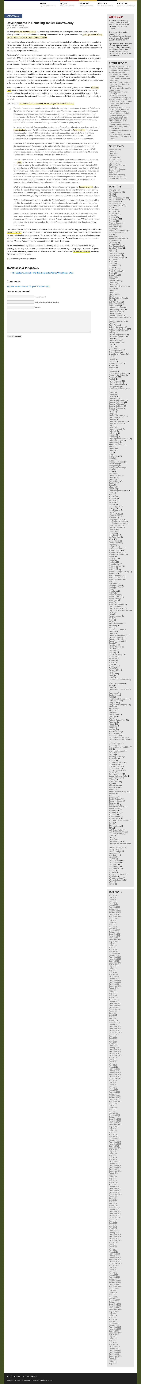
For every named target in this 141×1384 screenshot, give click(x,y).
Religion (112, 703)
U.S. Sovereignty (115, 834)
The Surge (113, 815)
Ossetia (112, 643)
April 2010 (113, 1273)
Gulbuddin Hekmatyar (117, 416)
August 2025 (114, 919)
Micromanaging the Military (119, 572)
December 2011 (115, 1235)
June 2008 (113, 1316)
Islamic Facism (114, 475)
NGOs (111, 622)
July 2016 (112, 1129)
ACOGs (112, 196)
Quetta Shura (114, 695)
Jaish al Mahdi (114, 481)
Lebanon (112, 533)
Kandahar (112, 500)
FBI (110, 369)
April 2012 (113, 1227)
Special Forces (114, 766)
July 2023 (112, 967)
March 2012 (113, 1229)
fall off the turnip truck (81, 251)
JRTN (111, 493)
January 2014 (114, 1186)
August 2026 (114, 895)
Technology (113, 797)
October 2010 (114, 1262)
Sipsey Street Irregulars (118, 169)
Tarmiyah (112, 793)
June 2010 (113, 1269)
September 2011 (115, 1240)
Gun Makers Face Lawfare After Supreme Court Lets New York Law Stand (120, 84)
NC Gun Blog (114, 163)
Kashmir (112, 504)
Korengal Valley (115, 514)
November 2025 (115, 913)
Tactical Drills (114, 786)
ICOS (111, 452)
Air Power (112, 211)
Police (111, 668)
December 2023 (115, 957)
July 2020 (112, 1036)
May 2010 (112, 1271)
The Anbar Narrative (116, 807)
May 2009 (112, 1294)
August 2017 (114, 1104)
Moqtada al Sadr (115, 587)
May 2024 (112, 947)
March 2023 (113, 974)
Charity (111, 290)
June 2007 (113, 1339)
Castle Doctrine (115, 281)
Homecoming (114, 443)
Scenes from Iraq (115, 736)
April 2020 (113, 1042)
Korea (111, 512)
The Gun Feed (114, 171)
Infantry (112, 460)
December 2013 (115, 1188)
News (111, 620)
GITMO (111, 412)
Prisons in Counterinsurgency (120, 680)
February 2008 (114, 1323)
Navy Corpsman (115, 616)
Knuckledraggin (115, 159)
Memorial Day (114, 564)
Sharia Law (113, 745)
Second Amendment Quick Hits (120, 739)
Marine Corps (114, 551)
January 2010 (114, 1279)
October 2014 (114, 1169)
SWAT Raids (113, 782)
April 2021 (113, 1019)
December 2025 (115, 911)
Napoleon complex (14, 232)
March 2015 (113, 1159)
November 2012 (115, 1213)
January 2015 (114, 1163)
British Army (113, 275)
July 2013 (112, 1198)
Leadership (113, 531)
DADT (111, 323)
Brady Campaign (115, 271)
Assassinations (114, 236)
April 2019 (113, 1065)
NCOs (111, 618)
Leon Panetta (114, 535)
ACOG (111, 194)
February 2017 (114, 1115)
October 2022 (114, 984)
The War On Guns (115, 177)
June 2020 (113, 1038)
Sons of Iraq (113, 764)
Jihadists (112, 487)
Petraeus (112, 658)
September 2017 (115, 1102)
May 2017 (112, 1109)
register (34, 1376)
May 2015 (112, 1156)
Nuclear (112, 631)
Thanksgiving (114, 805)
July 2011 (112, 1244)
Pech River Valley (115, 655)
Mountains (113, 591)
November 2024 (115, 936)
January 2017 (114, 1117)
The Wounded (114, 816)
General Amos (114, 398)
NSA (110, 628)
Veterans (112, 857)
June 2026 (113, 899)
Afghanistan (113, 202)
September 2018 (115, 1079)
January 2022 (114, 1001)
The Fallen (113, 811)
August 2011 (113, 1242)
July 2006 (112, 1360)
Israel (111, 479)
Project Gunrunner (116, 683)
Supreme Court (114, 778)
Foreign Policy (114, 387)
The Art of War (114, 809)
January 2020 (114, 1048)
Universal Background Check (120, 843)
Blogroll (112, 261)
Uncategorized (114, 842)
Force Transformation (117, 385)
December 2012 (115, 1211)
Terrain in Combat (115, 801)
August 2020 (114, 1034)
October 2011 (114, 1238)
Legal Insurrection (116, 161)
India (111, 458)
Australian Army (115, 240)
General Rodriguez (116, 406)
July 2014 (112, 1175)
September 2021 (115, 1009)
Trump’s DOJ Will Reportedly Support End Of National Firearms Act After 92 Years (120, 69)
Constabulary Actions (117, 310)
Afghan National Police (117, 200)
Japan (111, 485)
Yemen (111, 884)
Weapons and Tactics (117, 874)
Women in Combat (116, 880)
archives (121, 50)
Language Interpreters (117, 524)
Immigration (113, 456)
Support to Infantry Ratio (118, 776)
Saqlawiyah (113, 730)
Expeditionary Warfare (117, 354)
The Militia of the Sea (117, 73)
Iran (110, 470)
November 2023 (115, 959)
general (112, 396)
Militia (111, 581)
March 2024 (113, 951)
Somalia (112, 761)
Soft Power (113, 759)
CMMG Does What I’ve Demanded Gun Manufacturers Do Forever (119, 123)
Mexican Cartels (115, 566)
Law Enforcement (115, 527)
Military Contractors (116, 578)
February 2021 (114, 1023)
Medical (112, 562)
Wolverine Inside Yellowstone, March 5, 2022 (120, 131)
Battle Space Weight (116, 258)
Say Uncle (113, 167)
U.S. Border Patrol (116, 830)
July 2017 (112, 1106)
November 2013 (115, 1190)
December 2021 (115, 1003)
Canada (112, 279)
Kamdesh (112, 499)
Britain (111, 273)
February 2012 (114, 1231)
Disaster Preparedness (117, 335)
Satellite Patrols (115, 732)
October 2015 (114, 1146)
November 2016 (115, 1121)
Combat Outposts (115, 304)
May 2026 (112, 901)
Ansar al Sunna (115, 223)
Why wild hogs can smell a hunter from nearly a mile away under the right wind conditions (119, 77)
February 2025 (114, 930)
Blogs (111, 263)
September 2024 (115, 940)
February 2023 (114, 976)
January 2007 (114, 1348)
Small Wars (113, 753)
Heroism (112, 435)
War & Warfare (114, 861)
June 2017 (113, 1107)
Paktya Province (115, 647)
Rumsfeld (112, 722)
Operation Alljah (115, 639)
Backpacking (114, 244)
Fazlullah (112, 367)
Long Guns (113, 547)
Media (111, 560)
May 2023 (112, 971)
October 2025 (114, 915)
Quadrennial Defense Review (120, 689)
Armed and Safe (115, 150)
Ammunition (113, 219)
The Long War (114, 813)
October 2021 (114, 1007)
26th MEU (112, 190)
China (111, 292)
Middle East (113, 574)
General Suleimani (116, 408)
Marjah (111, 556)
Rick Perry (113, 709)
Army (111, 235)
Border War (113, 269)
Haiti (110, 425)
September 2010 (115, 1264)
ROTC (111, 718)
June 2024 (113, 946)
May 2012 (112, 1225)
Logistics (112, 545)
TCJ (119, 55)
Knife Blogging (114, 510)
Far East (112, 362)
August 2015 (114, 1150)
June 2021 (113, 1015)
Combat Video (114, 306)
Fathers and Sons (115, 364)
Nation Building (115, 606)
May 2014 (112, 1179)
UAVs (111, 836)
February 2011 (114, 1254)
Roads (111, 712)
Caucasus (113, 283)
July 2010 (112, 1267)
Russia (111, 724)
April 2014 (113, 1181)
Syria (111, 784)
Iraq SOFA (112, 473)
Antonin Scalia (114, 227)
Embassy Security (115, 350)
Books (111, 267)
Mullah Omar (114, 599)
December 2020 (115, 1027)
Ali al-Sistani (113, 215)
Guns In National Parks (117, 421)
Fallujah (112, 360)
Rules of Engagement (117, 720)
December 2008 (115, 1304)
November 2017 (115, 1098)
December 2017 (115, 1096)
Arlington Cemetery (116, 233)
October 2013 (114, 1192)
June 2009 (113, 1292)
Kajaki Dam (113, 497)
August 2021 (114, 1011)
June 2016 (113, 1131)
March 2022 (113, 998)
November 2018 (115, 1075)
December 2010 (115, 1258)
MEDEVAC (113, 558)
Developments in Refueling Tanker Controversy (40, 23)
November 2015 (115, 1144)
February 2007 (114, 1346)
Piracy (111, 662)
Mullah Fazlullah (115, 597)
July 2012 (112, 1221)
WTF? (111, 882)
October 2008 (114, 1308)
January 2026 (114, 909)
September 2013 (115, 1194)
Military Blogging (115, 576)
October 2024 (114, 938)
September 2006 (115, 1356)
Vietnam (112, 859)
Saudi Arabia (114, 734)
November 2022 (115, 982)
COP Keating (114, 314)
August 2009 (114, 1289)
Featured (112, 371)
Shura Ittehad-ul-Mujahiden (119, 747)
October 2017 (114, 1100)
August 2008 (114, 1312)
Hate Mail (112, 431)
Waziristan (113, 872)
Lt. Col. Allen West (116, 549)
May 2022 (112, 994)
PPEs (111, 678)
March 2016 (113, 1136)
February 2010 (114, 1277)
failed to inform (79, 130)
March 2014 (113, 1183)
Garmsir (112, 394)
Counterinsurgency (116, 321)
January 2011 (114, 1256)
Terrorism (112, 803)
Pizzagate (112, 666)
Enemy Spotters (115, 352)
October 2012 (114, 1215)
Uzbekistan (113, 853)
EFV (110, 344)
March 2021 (113, 1021)
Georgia (112, 410)
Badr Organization (116, 246)
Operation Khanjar (116, 641)
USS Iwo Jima (114, 849)
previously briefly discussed (25, 32)
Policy (111, 672)
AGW (111, 208)
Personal (112, 657)
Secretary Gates (115, 743)
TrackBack (43, 286)
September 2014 (115, 1171)
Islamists (112, 477)
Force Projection (115, 381)
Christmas (113, 294)
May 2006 (112, 1364)
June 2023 (113, 969)
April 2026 (113, 903)
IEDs (111, 454)
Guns (111, 419)
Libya (111, 539)
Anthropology (114, 225)
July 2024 (112, 944)
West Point (113, 876)
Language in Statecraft (117, 522)
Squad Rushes (114, 768)
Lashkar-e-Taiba (115, 525)
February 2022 (114, 1000)
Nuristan (112, 633)
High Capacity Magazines (118, 439)
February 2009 (114, 1300)
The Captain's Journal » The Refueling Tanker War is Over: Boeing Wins (42, 273)
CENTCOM (113, 285)
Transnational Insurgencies (119, 820)
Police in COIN (114, 670)
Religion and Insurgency (118, 705)
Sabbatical (113, 726)
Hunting (112, 450)
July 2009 (112, 1291)
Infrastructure (114, 464)
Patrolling (112, 653)
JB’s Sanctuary (114, 157)
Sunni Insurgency (115, 774)
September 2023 (115, 963)
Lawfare (112, 529)
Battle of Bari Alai (115, 254)
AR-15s (112, 229)
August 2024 (114, 942)
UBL (110, 838)
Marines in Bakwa (115, 552)
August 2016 (114, 1127)
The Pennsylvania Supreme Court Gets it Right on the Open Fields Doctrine (119, 109)
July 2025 (112, 921)
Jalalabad (112, 483)
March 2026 (113, 905)
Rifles (111, 710)
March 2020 (113, 1044)
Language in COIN (116, 520)
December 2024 (115, 934)
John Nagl (113, 489)
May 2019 (112, 1063)
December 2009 (115, 1281)
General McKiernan (116, 404)
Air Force (13, 259)
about (9, 1376)
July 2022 (112, 990)
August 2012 (114, 1219)
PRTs (111, 685)
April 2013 (113, 1204)
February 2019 (114, 1069)
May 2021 (112, 1017)
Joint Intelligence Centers (118, 491)
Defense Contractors (116, 327)
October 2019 (114, 1053)
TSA (110, 824)
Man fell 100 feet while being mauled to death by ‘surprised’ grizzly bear (120, 115)
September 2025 (115, 917)
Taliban (112, 789)
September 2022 (115, 986)
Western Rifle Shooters (117, 179)
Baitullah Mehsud (115, 248)
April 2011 (113, 1250)
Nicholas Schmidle (116, 624)
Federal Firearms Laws (117, 373)
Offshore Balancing (116, 637)
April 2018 (113, 1088)
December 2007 (115, 1327)
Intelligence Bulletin (116, 468)
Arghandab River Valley (118, 231)
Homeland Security (116, 445)
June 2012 (113, 1223)
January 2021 (114, 1025)
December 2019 (115, 1050)
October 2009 (114, 1285)
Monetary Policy (115, 585)
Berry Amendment (86, 187)
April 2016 (113, 1134)
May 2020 (112, 1040)
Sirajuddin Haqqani (116, 751)
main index (121, 51)
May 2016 (112, 1132)
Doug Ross (113, 154)
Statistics (112, 772)
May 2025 (112, 924)
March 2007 (113, 1344)
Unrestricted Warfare (116, 847)
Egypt (111, 346)
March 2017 (113, 1113)
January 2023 (114, 978)
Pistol (111, 664)
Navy (111, 614)
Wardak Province (115, 868)
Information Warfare (116, 462)
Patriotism (112, 651)
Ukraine (112, 840)
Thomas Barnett (115, 818)
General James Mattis (117, 400)
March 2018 (113, 1090)
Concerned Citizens (116, 308)
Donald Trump (114, 340)
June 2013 (113, 1200)
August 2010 (114, 1265)
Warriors (112, 870)
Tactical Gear (114, 788)
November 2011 (115, 1237)
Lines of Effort (114, 541)
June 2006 (113, 1362)
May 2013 (112, 1202)
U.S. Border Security (116, 832)
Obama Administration (117, 635)
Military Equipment (116, 579)
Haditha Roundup (115, 423)
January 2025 (114, 932)
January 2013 (114, 1210)
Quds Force (113, 693)
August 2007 (114, 1335)
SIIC (110, 749)
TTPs (111, 828)
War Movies (113, 865)
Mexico (111, 568)
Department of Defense (26, 259)
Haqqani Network (115, 429)
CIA (110, 296)
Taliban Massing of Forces (119, 791)
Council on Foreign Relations (120, 317)
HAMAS (112, 427)
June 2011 (113, 1246)
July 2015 (112, 1152)
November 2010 (115, 1260)
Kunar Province (115, 516)
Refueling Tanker (115, 701)
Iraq (110, 472)
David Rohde (114, 325)
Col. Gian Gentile (115, 302)
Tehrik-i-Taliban (115, 799)
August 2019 (114, 1057)
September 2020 (115, 1032)
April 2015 (113, 1158)
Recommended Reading (118, 699)
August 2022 (114, 988)
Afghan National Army (117, 198)
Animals (112, 221)
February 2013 (114, 1208)
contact (26, 1376)
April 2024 (113, 949)
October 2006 (114, 1354)
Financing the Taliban (117, 375)
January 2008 (114, 1325)
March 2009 (113, 1298)
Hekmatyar (113, 433)
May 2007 (112, 1341)
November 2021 (115, 1005)
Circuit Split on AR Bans (118, 119)
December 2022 (115, 980)
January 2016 (114, 1140)
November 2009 (115, 1283)
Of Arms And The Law (117, 165)
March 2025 (113, 928)
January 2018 (114, 1094)
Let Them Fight (114, 537)
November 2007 (115, 1329)
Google (112, 414)
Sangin (111, 728)
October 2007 (114, 1331)
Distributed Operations (117, 337)
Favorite (112, 366)
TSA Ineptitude (114, 826)
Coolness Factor (115, 312)
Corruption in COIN (116, 315)
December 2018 (115, 1073)
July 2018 (112, 1082)
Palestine (112, 649)
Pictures (112, 660)
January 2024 (114, 955)
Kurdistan (112, 518)
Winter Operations (116, 878)
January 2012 (114, 1233)
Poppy (111, 676)
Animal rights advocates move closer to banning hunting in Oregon (120, 136)
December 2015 (115, 1142)
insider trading (19, 130)
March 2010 (113, 1275)
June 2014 (113, 1177)
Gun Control (113, 418)
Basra (111, 250)
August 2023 (114, 965)
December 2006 (115, 1350)
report (19, 162)
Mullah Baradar (115, 595)
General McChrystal (116, 402)
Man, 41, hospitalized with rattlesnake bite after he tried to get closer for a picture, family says (120, 102)
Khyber (111, 508)
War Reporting (114, 867)
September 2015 (115, 1148)
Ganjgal (112, 393)
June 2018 (113, 1084)
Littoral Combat (114, 543)
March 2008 (113, 1321)
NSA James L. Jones (116, 630)
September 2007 (115, 1333)
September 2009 (115, 1287)
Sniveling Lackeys (116, 757)
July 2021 (112, 1013)
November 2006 (115, 1352)
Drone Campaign (115, 342)
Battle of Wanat (114, 256)
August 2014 (114, 1173)
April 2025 (113, 926)
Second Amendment (116, 737)
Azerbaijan (113, 242)
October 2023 (114, 961)
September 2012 (115, 1217)
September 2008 (115, 1310)
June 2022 (113, 992)
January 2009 (114, 1302)
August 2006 (114, 1358)
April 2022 (113, 996)
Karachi (112, 502)
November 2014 (115, 1167)
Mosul (111, 589)
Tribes (111, 822)
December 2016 (115, 1119)
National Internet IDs (116, 608)
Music (111, 603)
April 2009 (113, 1296)
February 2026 (114, 907)
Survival (112, 780)
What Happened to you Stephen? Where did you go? (120, 97)
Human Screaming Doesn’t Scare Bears (119, 128)
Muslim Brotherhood (116, 604)
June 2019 (113, 1061)
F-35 (110, 358)
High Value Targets (116, 441)
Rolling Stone (114, 714)
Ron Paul (112, 716)
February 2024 (114, 953)
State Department (115, 770)
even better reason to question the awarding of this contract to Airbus (46, 104)
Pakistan (112, 645)
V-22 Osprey (113, 855)
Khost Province (114, 506)
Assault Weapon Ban (117, 238)
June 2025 (113, 922)
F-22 (110, 356)
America (112, 217)
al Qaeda (112, 213)
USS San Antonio (115, 851)
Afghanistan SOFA (116, 204)
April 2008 (113, 1319)
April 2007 (113, 1343)
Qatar (111, 687)
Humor (111, 448)
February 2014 (114, 1185)
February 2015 (114, 1161)
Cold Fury (112, 152)
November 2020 (115, 1028)
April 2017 (113, 1111)
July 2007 (112, 1337)
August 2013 (114, 1196)
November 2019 (115, 1052)
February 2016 (114, 1138)
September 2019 (115, 1055)
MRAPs (112, 593)
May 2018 (112, 1086)
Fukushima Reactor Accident (119, 389)
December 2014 (115, 1165)
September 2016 (115, 1125)
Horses (111, 446)
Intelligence (113, 466)
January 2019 (114, 1071)
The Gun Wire (114, 173)
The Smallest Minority (117, 175)
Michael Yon (113, 570)
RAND (111, 697)
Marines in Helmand (116, 554)
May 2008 (112, 1317)
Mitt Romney (113, 583)
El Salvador (113, 348)
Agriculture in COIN (116, 206)
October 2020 (114, 1030)
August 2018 (114, 1080)
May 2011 (112, 1248)
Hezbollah (113, 437)
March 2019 (113, 1067)
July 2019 (112, 1059)
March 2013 (113, 1206)
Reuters (112, 707)
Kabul (111, 495)
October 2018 (114, 1077)
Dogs (111, 339)
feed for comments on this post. (21, 286)
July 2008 (112, 1314)
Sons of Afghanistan (116, 763)
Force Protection (115, 383)
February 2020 (114, 1046)
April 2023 (113, 973)
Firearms (112, 377)
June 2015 (113, 1154)
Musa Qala (113, 601)
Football (112, 379)
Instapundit (113, 156)
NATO (111, 612)
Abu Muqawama (115, 192)
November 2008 (115, 1306)
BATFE (111, 252)
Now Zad (112, 626)
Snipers (112, 755)
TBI (110, 795)
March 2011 (113, 1252)
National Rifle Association (118, 610)
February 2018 (114, 1092)
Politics (111, 674)
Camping (112, 277)
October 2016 (114, 1123)
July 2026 (112, 897)
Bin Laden (113, 260)
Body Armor (113, 265)
